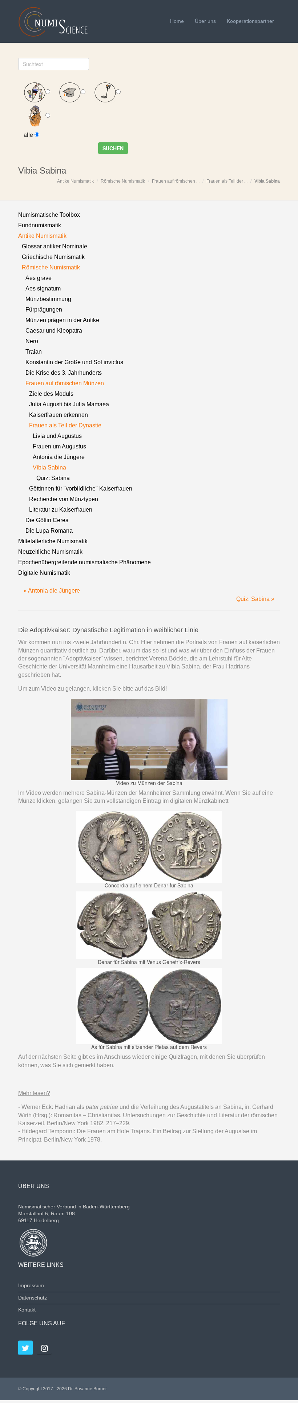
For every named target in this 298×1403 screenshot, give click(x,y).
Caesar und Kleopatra (53, 331)
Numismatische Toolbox (49, 215)
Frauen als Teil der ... (226, 181)
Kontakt (27, 1310)
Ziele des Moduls (51, 394)
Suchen (113, 148)
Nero (31, 341)
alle (29, 134)
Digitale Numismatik (44, 573)
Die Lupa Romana (49, 531)
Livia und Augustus (57, 436)
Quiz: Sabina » (255, 599)
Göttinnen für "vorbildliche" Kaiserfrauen (80, 488)
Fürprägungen (43, 309)
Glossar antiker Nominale (54, 246)
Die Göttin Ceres (46, 520)
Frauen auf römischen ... (176, 181)
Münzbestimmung (48, 299)
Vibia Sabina (267, 181)
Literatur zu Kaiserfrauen (60, 510)
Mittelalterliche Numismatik (53, 541)
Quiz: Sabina (53, 478)
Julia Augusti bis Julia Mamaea (69, 404)
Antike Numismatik (75, 181)
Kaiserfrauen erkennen (58, 415)
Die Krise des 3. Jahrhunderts (63, 373)
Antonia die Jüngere (59, 457)
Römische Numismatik (123, 181)
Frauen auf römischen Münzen (64, 383)
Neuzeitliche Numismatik (50, 552)
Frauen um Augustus (59, 446)
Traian (33, 352)
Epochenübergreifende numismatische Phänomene (84, 562)
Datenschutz (32, 1298)
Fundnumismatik (39, 225)
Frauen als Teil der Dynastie (65, 425)
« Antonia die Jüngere (52, 590)
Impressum (31, 1285)
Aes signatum (43, 288)
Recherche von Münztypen (63, 499)
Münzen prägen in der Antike (62, 320)
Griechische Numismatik (53, 257)
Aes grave (38, 278)
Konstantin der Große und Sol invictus (74, 362)
